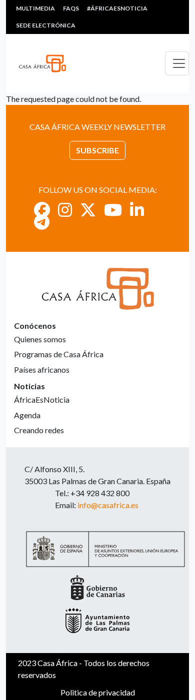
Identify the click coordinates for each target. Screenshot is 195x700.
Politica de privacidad (97, 692)
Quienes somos (40, 339)
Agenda (27, 415)
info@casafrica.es (108, 505)
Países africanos (42, 369)
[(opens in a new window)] (42, 209)
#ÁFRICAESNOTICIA (117, 8)
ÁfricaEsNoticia (42, 399)
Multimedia (35, 8)
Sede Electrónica (46, 25)
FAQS (71, 8)
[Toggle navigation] (177, 63)
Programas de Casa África (59, 354)
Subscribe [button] (97, 150)
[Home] (46, 63)
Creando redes (39, 430)
